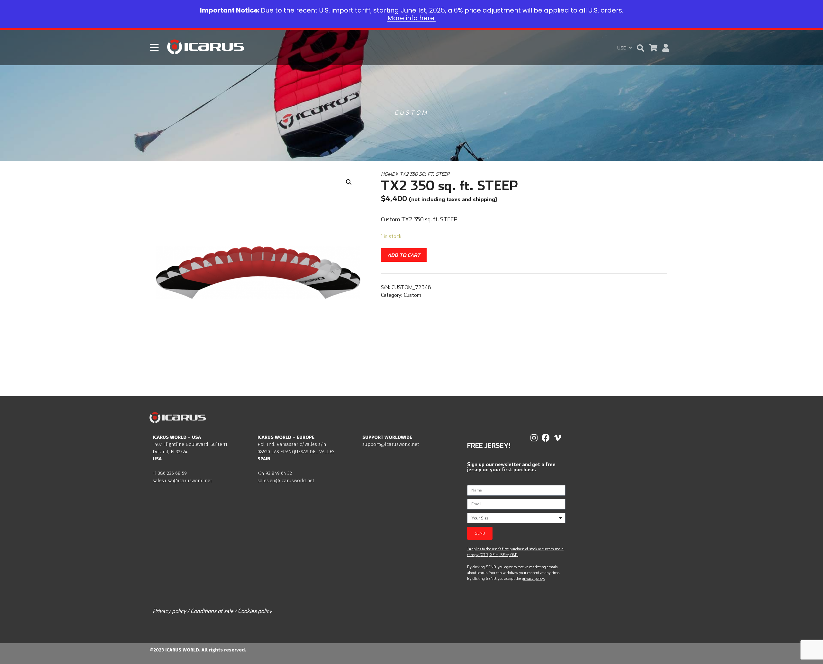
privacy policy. (533, 578)
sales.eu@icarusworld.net (286, 480)
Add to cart (403, 255)
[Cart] (653, 47)
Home (387, 174)
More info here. (411, 17)
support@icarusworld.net (390, 444)
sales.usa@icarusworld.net (182, 480)
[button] (640, 48)
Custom (411, 112)
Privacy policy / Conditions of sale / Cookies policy (212, 610)
